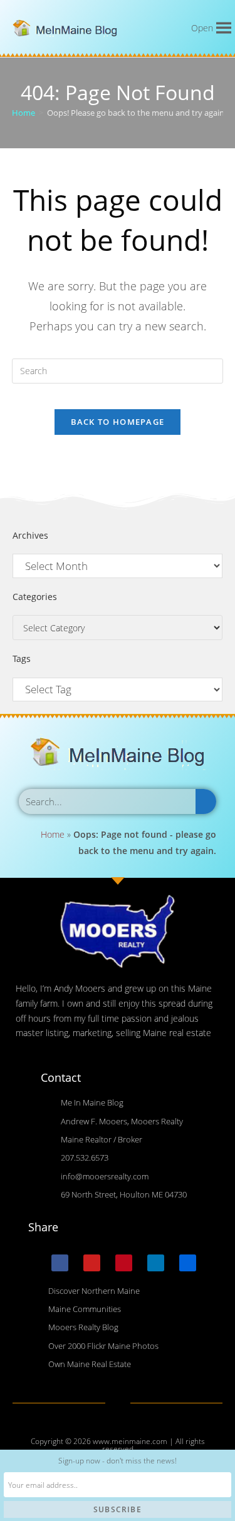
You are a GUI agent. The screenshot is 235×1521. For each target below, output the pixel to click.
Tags (22, 658)
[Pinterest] (123, 1262)
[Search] (206, 801)
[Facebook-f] (59, 1262)
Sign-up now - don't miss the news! (117, 1460)
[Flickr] (187, 1262)
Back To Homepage (118, 421)
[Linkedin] (155, 1262)
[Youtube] (91, 1262)
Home (53, 834)
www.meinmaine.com (130, 1441)
